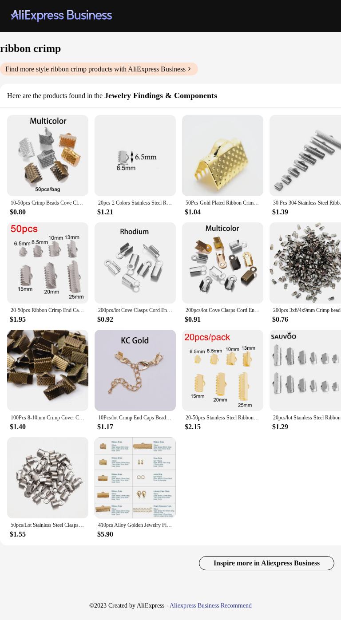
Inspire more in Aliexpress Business (267, 563)
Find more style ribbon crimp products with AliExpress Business (95, 69)
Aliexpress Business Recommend (211, 605)
